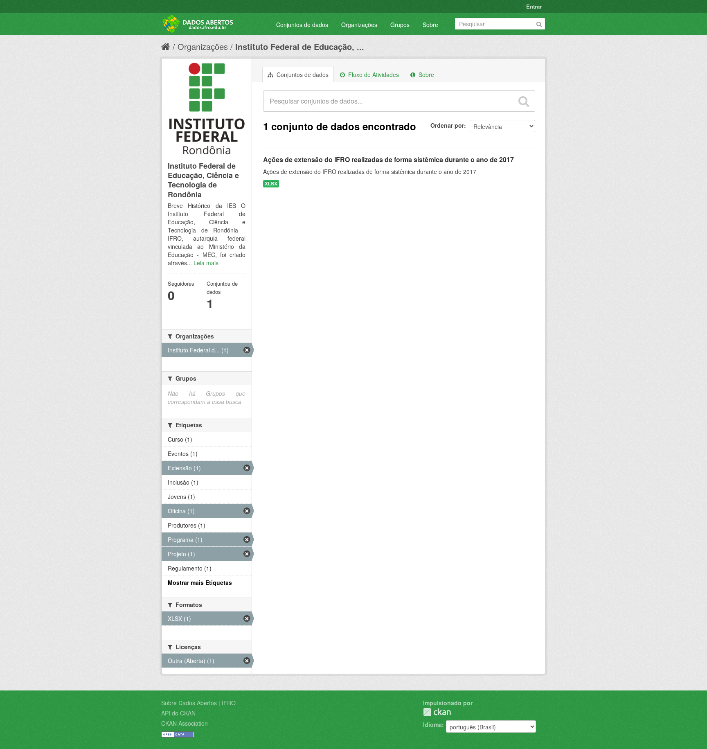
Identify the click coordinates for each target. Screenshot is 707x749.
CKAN (437, 712)
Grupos (400, 24)
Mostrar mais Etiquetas (200, 582)
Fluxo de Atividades (373, 74)
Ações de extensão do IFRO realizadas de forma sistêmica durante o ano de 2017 (388, 159)
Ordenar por (447, 125)
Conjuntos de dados (302, 24)
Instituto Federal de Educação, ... (299, 46)
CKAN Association (184, 723)
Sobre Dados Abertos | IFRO (198, 703)
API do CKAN (178, 713)
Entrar (534, 6)
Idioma (432, 724)
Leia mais (206, 263)
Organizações (359, 24)
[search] (523, 101)
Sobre (430, 24)
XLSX (271, 183)
